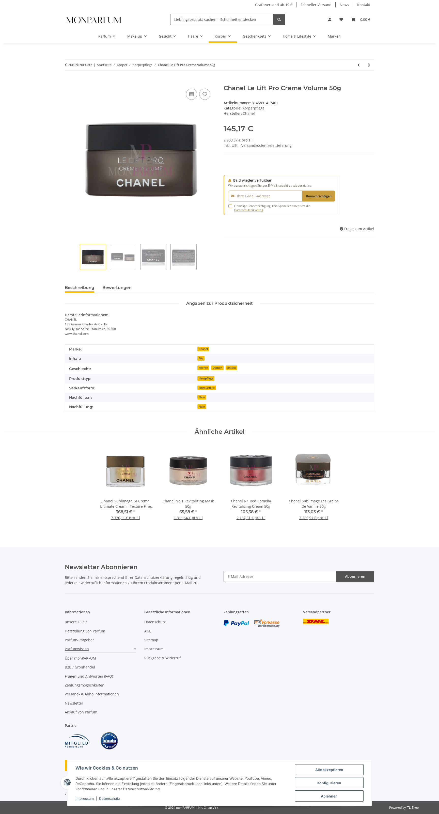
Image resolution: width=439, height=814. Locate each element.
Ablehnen (329, 796)
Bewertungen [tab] (117, 287)
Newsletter (74, 703)
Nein (202, 397)
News (344, 4)
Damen (217, 368)
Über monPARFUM (80, 658)
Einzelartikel (207, 388)
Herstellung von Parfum (85, 631)
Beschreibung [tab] (79, 287)
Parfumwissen (77, 648)
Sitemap (151, 639)
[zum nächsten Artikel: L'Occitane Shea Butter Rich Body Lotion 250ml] (369, 64)
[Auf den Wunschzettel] (204, 94)
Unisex (231, 368)
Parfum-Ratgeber (79, 639)
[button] (329, 19)
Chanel (203, 349)
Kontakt (363, 4)
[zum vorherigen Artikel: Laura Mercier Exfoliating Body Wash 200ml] (358, 64)
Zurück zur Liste (80, 64)
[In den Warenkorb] (69, 82)
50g (201, 358)
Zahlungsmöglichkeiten (84, 685)
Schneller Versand (316, 4)
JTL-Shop (412, 807)
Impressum (84, 798)
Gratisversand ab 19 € (273, 4)
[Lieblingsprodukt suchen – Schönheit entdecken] (279, 19)
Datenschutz (109, 798)
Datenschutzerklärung (248, 210)
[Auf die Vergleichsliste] (191, 94)
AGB (147, 631)
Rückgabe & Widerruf (162, 658)
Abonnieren (355, 576)
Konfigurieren (329, 783)
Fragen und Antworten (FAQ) (89, 676)
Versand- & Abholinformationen (92, 694)
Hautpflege (206, 378)
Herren (203, 368)
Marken (334, 36)
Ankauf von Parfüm (81, 712)
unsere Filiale (76, 621)
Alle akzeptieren (329, 770)
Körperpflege (253, 108)
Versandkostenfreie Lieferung (266, 145)
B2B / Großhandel (80, 667)
